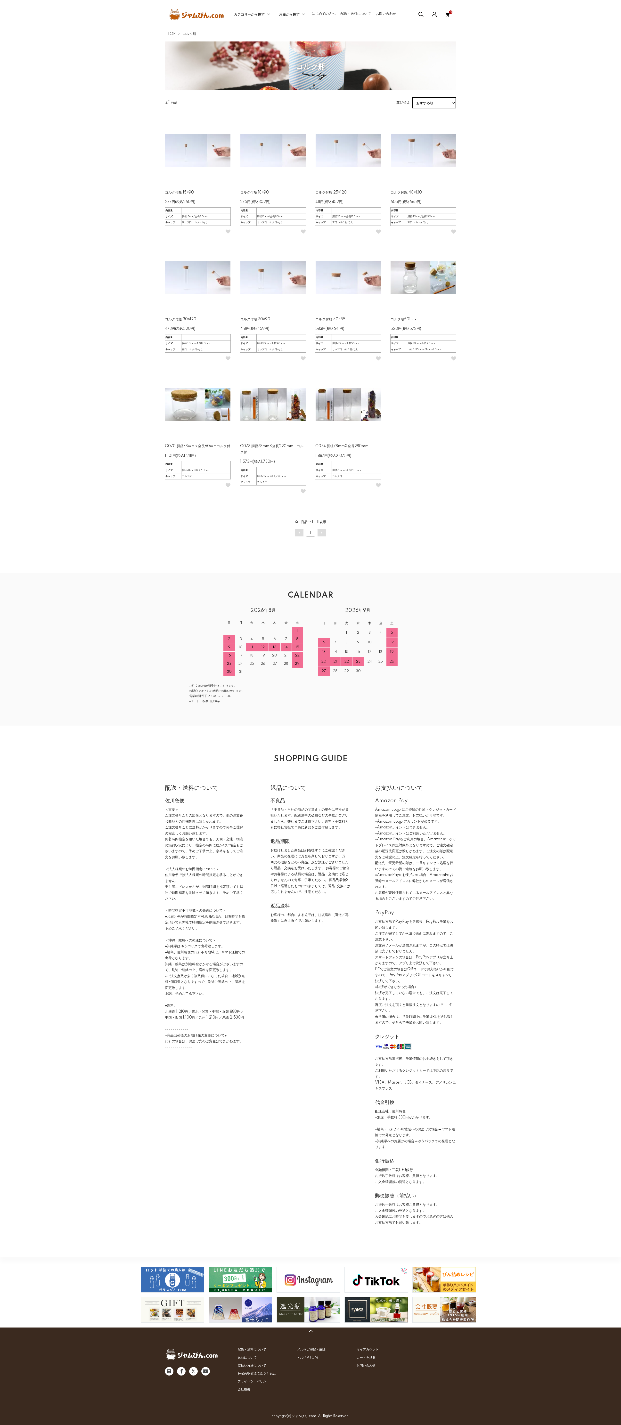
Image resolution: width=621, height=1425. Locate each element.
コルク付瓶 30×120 (180, 319)
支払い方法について (252, 1365)
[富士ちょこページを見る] (240, 1309)
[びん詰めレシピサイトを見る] (444, 1279)
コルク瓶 (189, 34)
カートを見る (366, 1357)
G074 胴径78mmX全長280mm (341, 446)
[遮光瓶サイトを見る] (308, 1309)
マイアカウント (368, 1349)
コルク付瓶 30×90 (255, 319)
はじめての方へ (323, 14)
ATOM (312, 1357)
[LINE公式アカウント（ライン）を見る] (240, 1279)
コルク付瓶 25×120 (331, 192)
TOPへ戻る (310, 1331)
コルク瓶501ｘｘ (404, 319)
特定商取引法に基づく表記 (257, 1373)
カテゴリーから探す (249, 14)
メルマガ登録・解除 (311, 1349)
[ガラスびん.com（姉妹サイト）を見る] (172, 1279)
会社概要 (244, 1389)
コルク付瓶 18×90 (254, 192)
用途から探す (289, 14)
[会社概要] (444, 1309)
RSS (300, 1357)
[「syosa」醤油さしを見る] (376, 1309)
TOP (171, 34)
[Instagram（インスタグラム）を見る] (308, 1279)
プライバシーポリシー (253, 1381)
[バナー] (376, 1279)
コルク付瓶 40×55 (330, 319)
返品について (247, 1357)
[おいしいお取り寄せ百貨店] (172, 1309)
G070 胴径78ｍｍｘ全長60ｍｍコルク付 (197, 446)
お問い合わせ (386, 14)
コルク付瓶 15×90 (179, 192)
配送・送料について (355, 14)
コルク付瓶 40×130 (406, 192)
